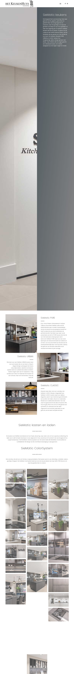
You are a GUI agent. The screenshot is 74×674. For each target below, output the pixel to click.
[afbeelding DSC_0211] (16, 657)
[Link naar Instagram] (67, 3)
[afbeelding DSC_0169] (37, 554)
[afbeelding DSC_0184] (16, 613)
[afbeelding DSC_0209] (37, 647)
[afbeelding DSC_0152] (59, 516)
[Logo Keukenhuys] (19, 3)
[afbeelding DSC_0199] (59, 615)
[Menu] (60, 3)
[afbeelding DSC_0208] (59, 630)
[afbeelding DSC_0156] (16, 537)
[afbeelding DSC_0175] (16, 552)
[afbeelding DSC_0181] (59, 586)
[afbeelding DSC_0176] (59, 571)
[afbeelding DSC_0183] (59, 600)
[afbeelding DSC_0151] (59, 485)
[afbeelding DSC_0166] (16, 514)
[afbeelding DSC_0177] (59, 548)
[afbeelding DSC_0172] (16, 566)
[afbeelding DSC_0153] (37, 516)
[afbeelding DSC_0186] (37, 632)
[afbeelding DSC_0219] (59, 659)
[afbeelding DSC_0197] (37, 609)
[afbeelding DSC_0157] (37, 485)
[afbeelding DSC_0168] (37, 539)
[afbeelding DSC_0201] (59, 644)
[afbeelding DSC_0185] (16, 627)
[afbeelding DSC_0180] (16, 590)
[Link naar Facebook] (65, 3)
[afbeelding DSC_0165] (16, 491)
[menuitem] (60, 3)
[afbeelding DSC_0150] (16, 476)
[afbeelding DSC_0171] (37, 577)
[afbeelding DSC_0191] (16, 642)
